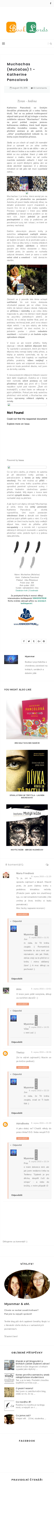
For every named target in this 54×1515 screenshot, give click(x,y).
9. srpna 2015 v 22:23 (39, 1090)
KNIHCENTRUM (39, 598)
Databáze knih (22, 590)
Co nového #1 (23, 1401)
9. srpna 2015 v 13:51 (41, 989)
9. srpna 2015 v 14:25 (39, 1027)
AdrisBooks (22, 1123)
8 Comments (40, 88)
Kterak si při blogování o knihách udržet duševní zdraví (33, 1362)
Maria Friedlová (25, 873)
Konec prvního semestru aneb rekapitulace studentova (32, 1376)
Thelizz (20, 1052)
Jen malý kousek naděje (27, 743)
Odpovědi (17, 921)
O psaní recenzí (24, 1388)
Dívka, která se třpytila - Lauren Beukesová (27, 796)
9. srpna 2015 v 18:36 (41, 1052)
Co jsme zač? (23, 1415)
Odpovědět (23, 914)
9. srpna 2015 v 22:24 (39, 1161)
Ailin (18, 989)
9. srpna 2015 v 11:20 (41, 876)
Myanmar (29, 934)
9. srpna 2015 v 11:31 (39, 937)
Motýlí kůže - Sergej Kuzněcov (27, 850)
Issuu (21, 460)
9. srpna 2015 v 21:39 (41, 1123)
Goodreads (33, 590)
